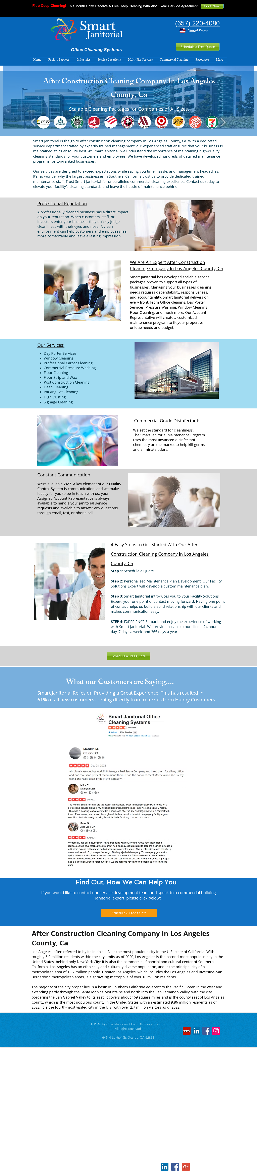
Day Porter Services (60, 353)
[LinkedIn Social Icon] (196, 1031)
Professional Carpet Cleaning (68, 363)
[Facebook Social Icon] (175, 1167)
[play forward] (223, 122)
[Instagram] (216, 1031)
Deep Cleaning (56, 387)
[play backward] (33, 122)
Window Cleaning (58, 358)
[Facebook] (206, 1031)
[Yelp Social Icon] (187, 1031)
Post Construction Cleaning (67, 382)
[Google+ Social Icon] (186, 1167)
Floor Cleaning (56, 372)
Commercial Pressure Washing (70, 367)
